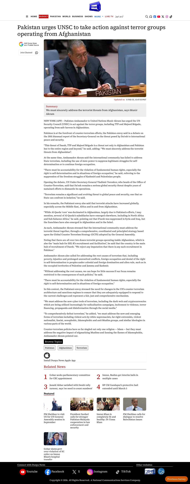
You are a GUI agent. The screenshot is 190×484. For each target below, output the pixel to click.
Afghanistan (65, 347)
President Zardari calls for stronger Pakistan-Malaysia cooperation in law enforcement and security (80, 421)
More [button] (98, 16)
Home (34, 16)
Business (77, 16)
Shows (89, 16)
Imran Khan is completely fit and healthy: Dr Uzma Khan (106, 418)
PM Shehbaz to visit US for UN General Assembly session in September (54, 418)
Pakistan (55, 16)
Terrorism (82, 347)
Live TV (109, 16)
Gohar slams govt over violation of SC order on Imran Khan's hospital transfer (54, 454)
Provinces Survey (176, 479)
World (66, 16)
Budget (43, 16)
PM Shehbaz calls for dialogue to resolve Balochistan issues (134, 417)
